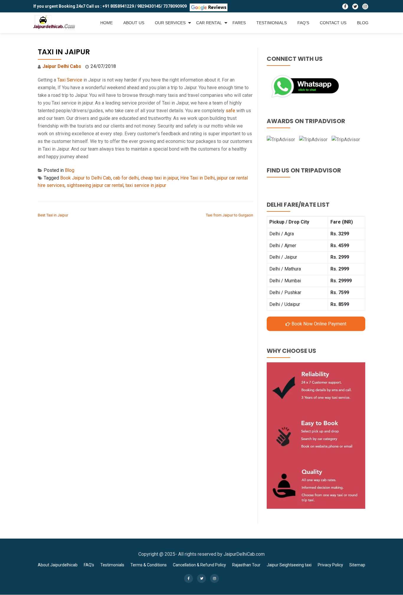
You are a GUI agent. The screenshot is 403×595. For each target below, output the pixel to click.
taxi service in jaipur (145, 185)
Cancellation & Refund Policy (199, 565)
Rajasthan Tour (246, 565)
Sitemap (357, 565)
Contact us (333, 22)
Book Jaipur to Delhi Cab (85, 178)
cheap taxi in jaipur (159, 178)
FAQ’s (303, 22)
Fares (239, 22)
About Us (133, 22)
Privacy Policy (330, 565)
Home (106, 22)
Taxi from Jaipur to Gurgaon (229, 215)
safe (230, 110)
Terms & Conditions (148, 565)
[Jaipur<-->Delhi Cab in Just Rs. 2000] (55, 22)
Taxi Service (69, 80)
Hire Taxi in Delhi (197, 178)
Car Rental (209, 22)
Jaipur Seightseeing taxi (289, 565)
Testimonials (271, 22)
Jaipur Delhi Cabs (61, 66)
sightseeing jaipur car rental (95, 185)
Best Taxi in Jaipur (53, 215)
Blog (362, 22)
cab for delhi (126, 178)
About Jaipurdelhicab (58, 565)
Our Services (170, 22)
